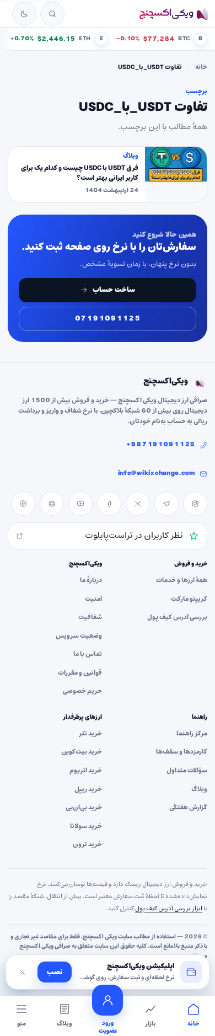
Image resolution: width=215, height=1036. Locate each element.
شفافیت (90, 617)
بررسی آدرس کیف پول (177, 617)
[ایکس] (138, 504)
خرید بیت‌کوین (81, 752)
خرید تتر (90, 734)
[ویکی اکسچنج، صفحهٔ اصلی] (173, 14)
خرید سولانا (86, 826)
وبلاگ (199, 789)
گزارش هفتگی (188, 808)
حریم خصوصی (82, 691)
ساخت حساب (114, 290)
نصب (54, 972)
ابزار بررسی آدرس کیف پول (168, 909)
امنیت (93, 599)
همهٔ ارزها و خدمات (181, 580)
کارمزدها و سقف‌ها (181, 752)
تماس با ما (87, 654)
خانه (201, 67)
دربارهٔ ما (91, 580)
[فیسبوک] (109, 504)
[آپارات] (52, 504)
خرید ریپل (88, 789)
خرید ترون (87, 845)
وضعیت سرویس (79, 636)
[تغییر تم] (24, 14)
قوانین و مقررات (80, 673)
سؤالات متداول (186, 771)
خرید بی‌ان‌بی (84, 808)
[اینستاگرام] (195, 504)
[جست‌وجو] (52, 14)
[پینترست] (23, 504)
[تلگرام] (166, 504)
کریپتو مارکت (189, 599)
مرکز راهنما (191, 734)
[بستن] (22, 972)
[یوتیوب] (80, 504)
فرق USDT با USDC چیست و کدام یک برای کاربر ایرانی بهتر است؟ (79, 173)
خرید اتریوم (85, 771)
